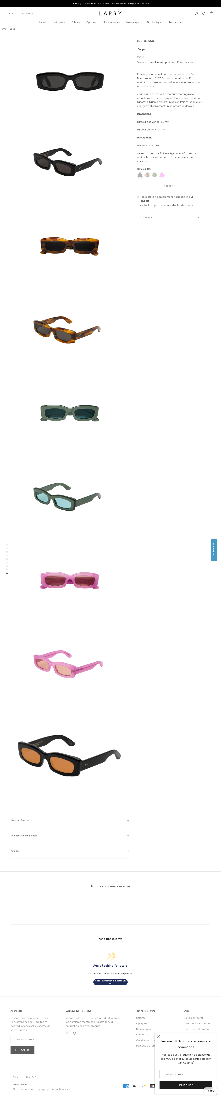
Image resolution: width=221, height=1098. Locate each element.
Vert (154, 175)
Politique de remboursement (153, 1045)
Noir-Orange (169, 175)
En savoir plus (146, 217)
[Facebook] (67, 1033)
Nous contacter (193, 1018)
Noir (140, 175)
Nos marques (133, 22)
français (26, 13)
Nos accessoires (111, 22)
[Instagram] (74, 1033)
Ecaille (147, 175)
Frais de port (162, 62)
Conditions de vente (196, 1029)
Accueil (42, 22)
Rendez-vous (213, 550)
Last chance (59, 22)
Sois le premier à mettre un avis (110, 982)
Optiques (91, 22)
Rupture (169, 186)
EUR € (11, 13)
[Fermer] (158, 1036)
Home (3, 29)
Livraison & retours (20, 820)
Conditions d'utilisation (149, 1040)
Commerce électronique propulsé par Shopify (40, 1089)
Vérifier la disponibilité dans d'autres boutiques (167, 205)
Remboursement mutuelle (24, 835)
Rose (162, 175)
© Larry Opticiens (20, 1084)
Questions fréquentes (197, 1023)
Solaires (76, 22)
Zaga (12, 29)
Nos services (175, 22)
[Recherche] (204, 13)
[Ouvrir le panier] (211, 13)
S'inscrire (186, 1085)
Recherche (142, 1034)
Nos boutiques (154, 22)
